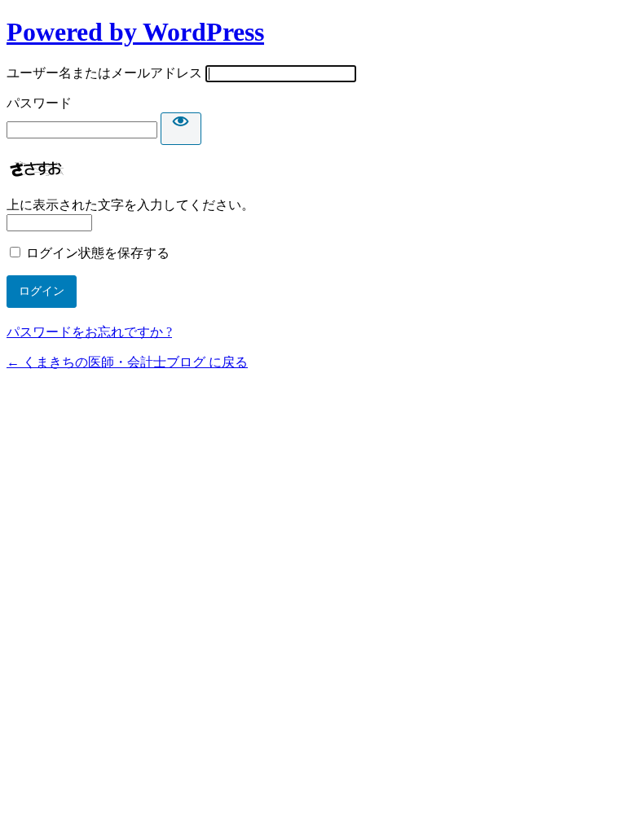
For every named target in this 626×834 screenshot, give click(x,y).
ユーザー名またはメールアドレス (104, 73)
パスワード (39, 103)
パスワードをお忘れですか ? (89, 332)
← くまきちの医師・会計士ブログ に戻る (127, 362)
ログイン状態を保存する (98, 253)
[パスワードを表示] (181, 128)
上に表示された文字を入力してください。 (130, 205)
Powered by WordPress (135, 31)
